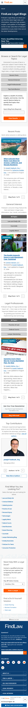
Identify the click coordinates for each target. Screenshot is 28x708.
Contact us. (19, 639)
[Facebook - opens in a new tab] (2, 662)
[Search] (25, 2)
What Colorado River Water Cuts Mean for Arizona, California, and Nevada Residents (13, 162)
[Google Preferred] (2, 667)
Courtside (5, 534)
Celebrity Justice (7, 505)
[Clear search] (22, 584)
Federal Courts (6, 523)
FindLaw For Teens (8, 544)
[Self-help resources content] (25, 683)
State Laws (8, 610)
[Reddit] (24, 662)
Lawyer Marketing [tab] (14, 334)
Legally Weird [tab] (14, 231)
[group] (14, 168)
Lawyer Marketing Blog (9, 537)
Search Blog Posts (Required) (12, 109)
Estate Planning (7, 530)
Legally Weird (6, 519)
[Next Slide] (23, 197)
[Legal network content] (25, 693)
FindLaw (3, 8)
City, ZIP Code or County (11, 581)
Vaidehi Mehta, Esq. (12, 366)
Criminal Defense (7, 502)
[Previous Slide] (5, 197)
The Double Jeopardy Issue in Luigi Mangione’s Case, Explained (13, 257)
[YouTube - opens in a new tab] (8, 662)
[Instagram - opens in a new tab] (18, 662)
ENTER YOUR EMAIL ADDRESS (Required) (12, 649)
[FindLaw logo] (9, 2)
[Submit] (25, 653)
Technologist (6, 516)
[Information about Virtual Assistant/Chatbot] (13, 702)
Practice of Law (7, 509)
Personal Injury (7, 512)
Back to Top (15, 619)
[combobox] (14, 584)
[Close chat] (25, 699)
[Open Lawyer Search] (14, 46)
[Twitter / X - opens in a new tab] (13, 662)
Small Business (7, 526)
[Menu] (2, 2)
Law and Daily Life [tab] (14, 221)
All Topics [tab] (14, 217)
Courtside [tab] (14, 226)
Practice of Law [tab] (14, 325)
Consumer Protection (9, 548)
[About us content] (25, 673)
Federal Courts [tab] (14, 329)
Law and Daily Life (8, 498)
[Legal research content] (25, 688)
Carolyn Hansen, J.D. (12, 263)
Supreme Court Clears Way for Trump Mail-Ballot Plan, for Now (14, 361)
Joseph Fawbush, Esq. (13, 168)
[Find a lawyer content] (25, 678)
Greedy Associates (8, 541)
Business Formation (10, 607)
